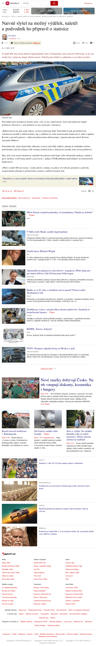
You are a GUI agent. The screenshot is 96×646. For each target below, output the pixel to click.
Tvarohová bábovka (9, 597)
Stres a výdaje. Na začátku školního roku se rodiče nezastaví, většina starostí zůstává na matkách (79, 435)
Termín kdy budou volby (11, 572)
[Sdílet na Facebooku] (89, 191)
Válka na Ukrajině (32, 235)
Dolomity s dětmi (40, 604)
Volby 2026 (6, 563)
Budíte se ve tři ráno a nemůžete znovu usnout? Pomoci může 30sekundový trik (56, 291)
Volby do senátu (8, 576)
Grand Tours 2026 (40, 579)
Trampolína (44, 614)
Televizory (88, 621)
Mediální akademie (47, 634)
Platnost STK (70, 604)
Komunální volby (8, 579)
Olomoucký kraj (24, 198)
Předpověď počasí (35, 610)
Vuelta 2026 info (40, 563)
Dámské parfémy (55, 621)
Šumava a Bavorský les (42, 594)
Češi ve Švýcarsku (40, 597)
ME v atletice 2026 (72, 572)
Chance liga (70, 563)
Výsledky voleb (7, 569)
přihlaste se (36, 43)
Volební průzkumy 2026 (10, 566)
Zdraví (29, 296)
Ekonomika (30, 276)
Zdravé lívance (7, 594)
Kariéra (29, 634)
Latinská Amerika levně (42, 601)
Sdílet (86, 43)
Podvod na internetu (50, 198)
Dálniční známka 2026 (74, 591)
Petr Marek (12, 36)
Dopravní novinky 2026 (74, 594)
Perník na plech (7, 604)
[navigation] (3, 3)
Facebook (6, 634)
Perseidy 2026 (49, 610)
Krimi (4, 181)
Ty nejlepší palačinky (9, 587)
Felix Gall (37, 576)
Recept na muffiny (8, 591)
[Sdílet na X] (93, 191)
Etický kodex (60, 634)
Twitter (14, 634)
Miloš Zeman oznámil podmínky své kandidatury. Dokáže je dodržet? (60, 212)
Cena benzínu (61, 610)
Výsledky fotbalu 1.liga (74, 566)
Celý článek (45, 404)
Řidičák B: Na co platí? (74, 597)
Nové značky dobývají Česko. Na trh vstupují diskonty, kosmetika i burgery (67, 384)
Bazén (21, 614)
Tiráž (36, 634)
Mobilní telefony (26, 621)
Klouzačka (63, 614)
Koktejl (29, 315)
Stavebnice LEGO (40, 621)
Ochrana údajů (72, 634)
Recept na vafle (7, 601)
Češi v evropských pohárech (78, 610)
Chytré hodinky (40, 625)
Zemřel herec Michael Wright (41, 251)
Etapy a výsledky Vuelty (42, 566)
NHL (67, 579)
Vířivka (52, 618)
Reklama (22, 634)
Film (28, 254)
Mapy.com (22, 610)
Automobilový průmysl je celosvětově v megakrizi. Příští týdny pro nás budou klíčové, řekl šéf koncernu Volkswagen (58, 272)
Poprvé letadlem (40, 591)
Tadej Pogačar (39, 572)
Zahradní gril (43, 618)
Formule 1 (69, 576)
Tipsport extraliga (72, 569)
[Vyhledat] (54, 3)
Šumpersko (36, 198)
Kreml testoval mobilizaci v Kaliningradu (14, 432)
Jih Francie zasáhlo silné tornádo (46, 432)
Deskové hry (78, 621)
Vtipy (28, 218)
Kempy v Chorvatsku (41, 587)
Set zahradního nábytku (78, 614)
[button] (48, 88)
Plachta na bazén (32, 614)
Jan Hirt (36, 569)
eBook (78, 43)
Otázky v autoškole (73, 601)
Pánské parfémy (54, 625)
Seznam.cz (88, 3)
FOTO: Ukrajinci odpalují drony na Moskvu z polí (51, 348)
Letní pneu (68, 621)
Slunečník (54, 614)
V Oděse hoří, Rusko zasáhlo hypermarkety (47, 231)
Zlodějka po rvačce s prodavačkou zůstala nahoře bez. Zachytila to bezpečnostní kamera (58, 311)
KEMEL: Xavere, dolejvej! (39, 328)
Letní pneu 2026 (72, 587)
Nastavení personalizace (48, 636)
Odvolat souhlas (86, 634)
